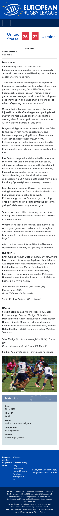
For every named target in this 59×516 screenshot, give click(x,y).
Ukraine (49, 36)
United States (13, 36)
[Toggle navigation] (6, 23)
